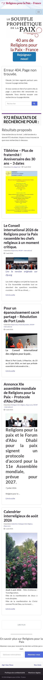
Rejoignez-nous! (24, 57)
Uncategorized (15, 167)
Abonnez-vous (34, 654)
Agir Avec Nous (7, 665)
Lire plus (21, 625)
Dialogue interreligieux (18, 405)
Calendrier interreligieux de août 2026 (21, 515)
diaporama (14, 250)
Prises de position (24, 324)
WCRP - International (25, 250)
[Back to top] (38, 675)
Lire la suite (10, 295)
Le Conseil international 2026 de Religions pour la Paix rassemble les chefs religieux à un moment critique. (21, 236)
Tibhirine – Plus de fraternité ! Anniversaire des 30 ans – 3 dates (19, 156)
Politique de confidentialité (15, 673)
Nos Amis (37, 665)
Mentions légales (34, 673)
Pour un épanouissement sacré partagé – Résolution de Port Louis (21, 314)
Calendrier (14, 524)
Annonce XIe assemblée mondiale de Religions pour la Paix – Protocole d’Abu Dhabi (20, 392)
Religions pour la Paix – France (23, 3)
